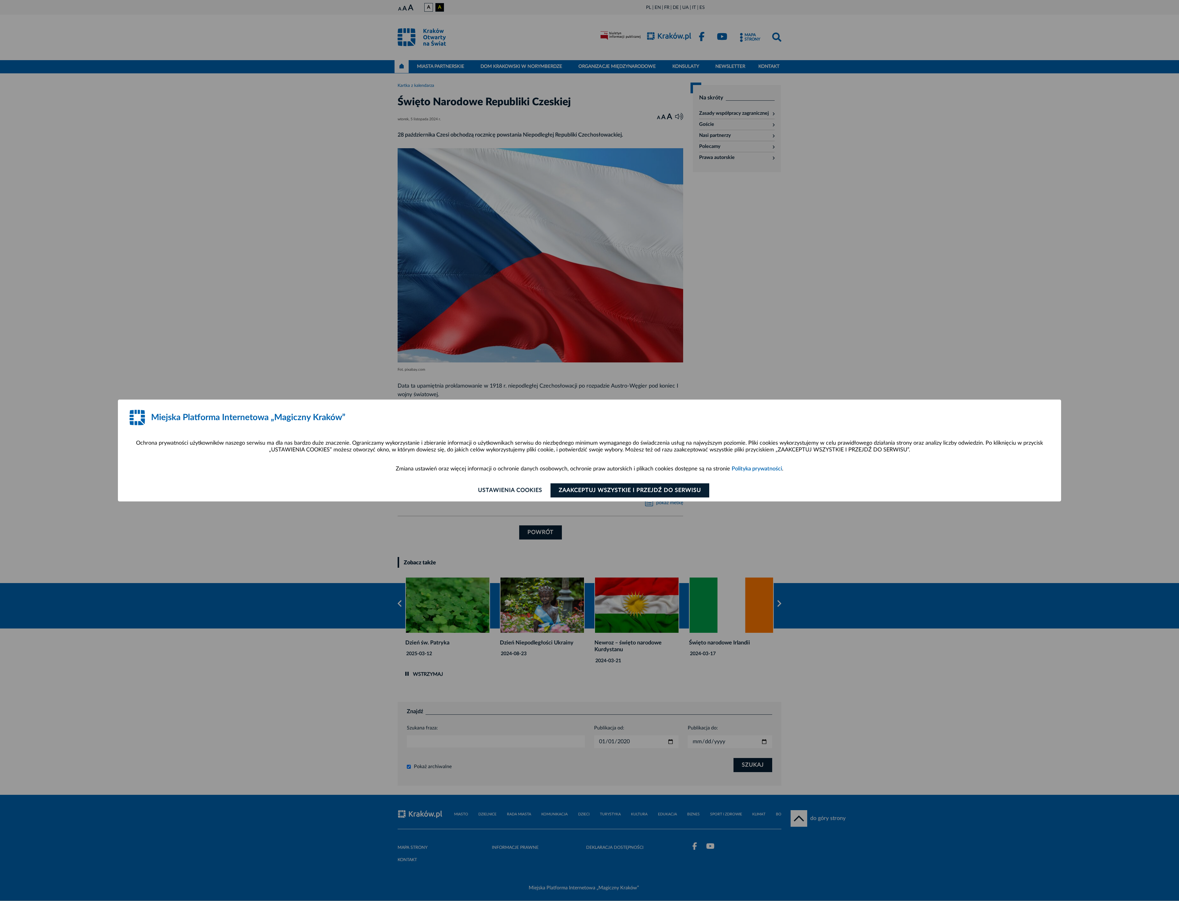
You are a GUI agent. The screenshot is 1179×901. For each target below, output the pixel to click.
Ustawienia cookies (510, 490)
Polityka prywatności (757, 469)
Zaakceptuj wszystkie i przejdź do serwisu (630, 490)
